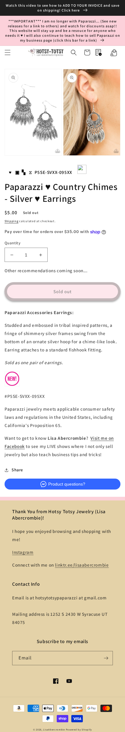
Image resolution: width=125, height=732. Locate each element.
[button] (7, 52)
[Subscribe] (106, 658)
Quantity (12, 243)
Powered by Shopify (79, 729)
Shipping (12, 221)
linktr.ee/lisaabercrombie (82, 565)
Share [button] (17, 470)
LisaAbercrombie (54, 729)
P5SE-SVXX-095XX (53, 172)
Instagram (22, 552)
